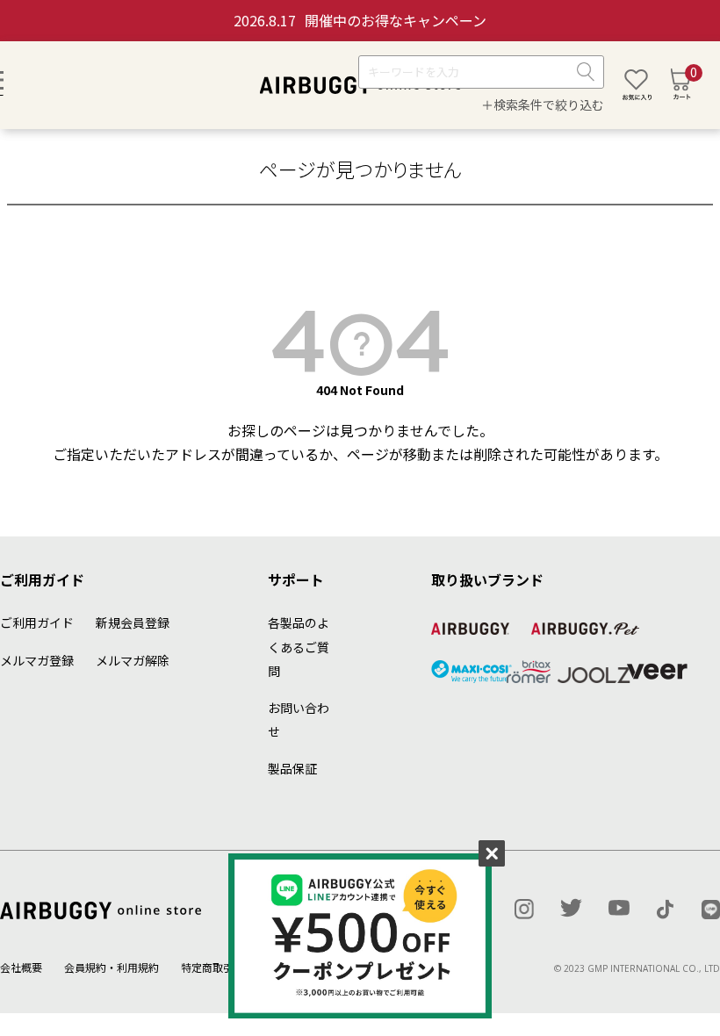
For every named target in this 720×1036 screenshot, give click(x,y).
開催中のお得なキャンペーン (360, 20)
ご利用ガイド (37, 622)
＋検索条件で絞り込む (542, 104)
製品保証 (292, 768)
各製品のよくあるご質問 (298, 646)
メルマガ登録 (37, 660)
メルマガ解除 (132, 660)
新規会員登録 (132, 622)
